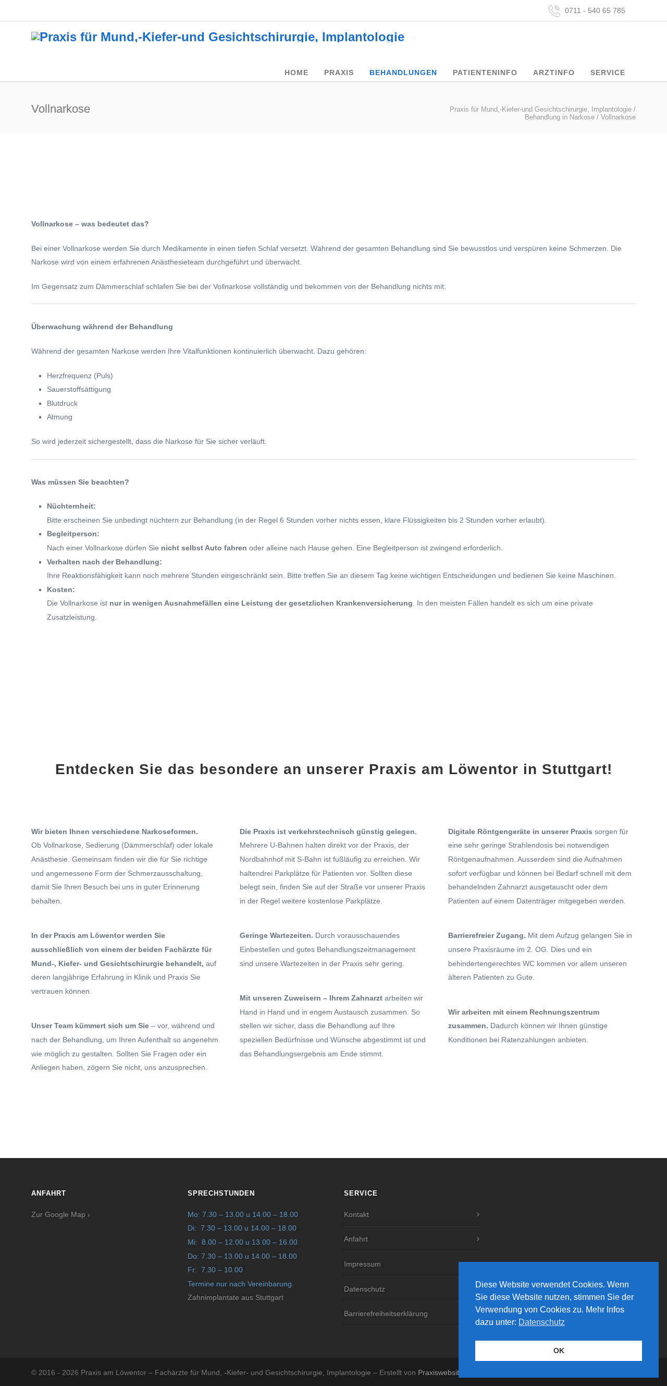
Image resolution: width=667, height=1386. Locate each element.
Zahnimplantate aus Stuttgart (235, 1297)
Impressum (362, 1264)
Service (607, 72)
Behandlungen (403, 72)
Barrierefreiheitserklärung (386, 1313)
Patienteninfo (485, 72)
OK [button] (558, 1350)
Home (296, 72)
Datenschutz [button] (541, 1322)
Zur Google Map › (60, 1214)
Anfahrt (356, 1239)
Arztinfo (554, 72)
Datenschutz (364, 1289)
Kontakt (356, 1214)
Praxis (339, 72)
